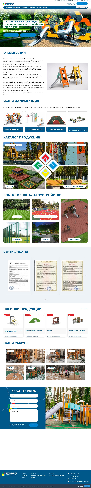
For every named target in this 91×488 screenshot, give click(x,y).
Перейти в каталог (28, 34)
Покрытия (21, 7)
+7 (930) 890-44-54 (74, 476)
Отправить (33, 425)
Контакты (45, 7)
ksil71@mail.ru (73, 478)
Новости (41, 7)
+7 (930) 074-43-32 (74, 474)
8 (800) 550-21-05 (74, 473)
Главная (7, 7)
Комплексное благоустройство (31, 7)
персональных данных (21, 425)
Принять (87, 486)
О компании (12, 7)
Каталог (17, 7)
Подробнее (80, 486)
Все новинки (84, 308)
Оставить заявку (82, 3)
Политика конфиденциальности (56, 475)
